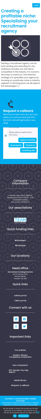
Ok (15, 416)
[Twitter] (24, 326)
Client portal (20, 300)
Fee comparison (20, 365)
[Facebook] (24, 319)
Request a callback (20, 385)
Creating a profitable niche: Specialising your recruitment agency (19, 21)
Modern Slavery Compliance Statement (20, 356)
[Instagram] (16, 326)
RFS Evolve (20, 245)
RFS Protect (20, 240)
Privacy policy (23, 416)
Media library (20, 380)
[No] (37, 412)
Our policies (20, 350)
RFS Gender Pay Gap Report (18, 371)
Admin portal (20, 295)
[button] (29, 5)
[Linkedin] (16, 319)
